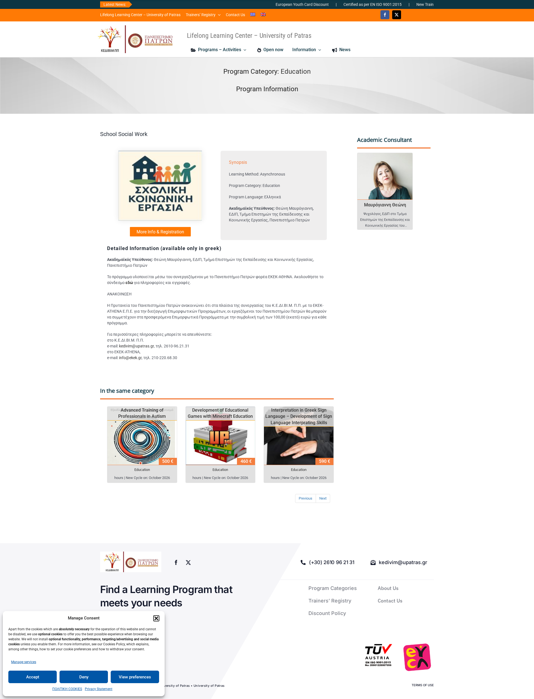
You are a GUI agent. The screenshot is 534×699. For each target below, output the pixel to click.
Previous (305, 498)
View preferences (135, 677)
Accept (32, 677)
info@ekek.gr (130, 357)
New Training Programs (415, 4)
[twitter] (396, 14)
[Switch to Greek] (252, 15)
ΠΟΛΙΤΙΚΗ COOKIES (67, 689)
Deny (83, 677)
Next (323, 498)
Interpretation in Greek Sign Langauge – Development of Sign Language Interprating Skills (298, 416)
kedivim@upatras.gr (136, 346)
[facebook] (384, 14)
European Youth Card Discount (280, 4)
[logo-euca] (417, 657)
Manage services (23, 662)
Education (296, 71)
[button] (156, 618)
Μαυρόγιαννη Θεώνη (385, 205)
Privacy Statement (98, 689)
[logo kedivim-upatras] (135, 39)
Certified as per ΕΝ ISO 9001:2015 (351, 4)
